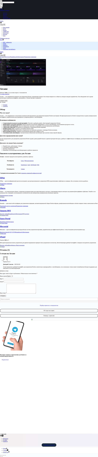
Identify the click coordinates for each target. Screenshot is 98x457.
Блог (4, 35)
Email (2, 281)
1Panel (2, 237)
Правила (5, 441)
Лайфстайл (6, 31)
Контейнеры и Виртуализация (16, 245)
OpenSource (24, 165)
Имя (1, 279)
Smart (4, 48)
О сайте (5, 440)
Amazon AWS (5, 211)
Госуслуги (5, 33)
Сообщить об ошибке (49, 445)
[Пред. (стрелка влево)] (0, 456)
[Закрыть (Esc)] (5, 455)
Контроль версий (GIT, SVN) (7, 232)
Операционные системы (6, 195)
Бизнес (5, 30)
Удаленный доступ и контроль (8, 206)
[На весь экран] (2, 455)
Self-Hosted (33, 165)
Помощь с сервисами (49, 315)
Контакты (5, 438)
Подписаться (5, 359)
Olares (2, 188)
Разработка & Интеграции (15, 214)
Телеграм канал (6, 352)
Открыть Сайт (4, 100)
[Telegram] (1, 23)
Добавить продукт (5, 38)
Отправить (3, 295)
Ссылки (3, 102)
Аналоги (5, 106)
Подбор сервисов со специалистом (49, 305)
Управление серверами (6, 183)
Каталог (5, 34)
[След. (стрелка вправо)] (2, 456)
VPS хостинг (25, 214)
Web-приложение (29, 160)
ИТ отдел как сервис (49, 310)
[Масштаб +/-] (0, 455)
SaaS (29, 165)
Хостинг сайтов (4, 214)
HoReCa (5, 45)
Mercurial (4, 226)
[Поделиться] (3, 455)
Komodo (3, 200)
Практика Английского (9, 49)
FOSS (4, 43)
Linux (22, 160)
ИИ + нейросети (7, 42)
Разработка (6, 46)
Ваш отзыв (3, 293)
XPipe (2, 178)
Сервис (23, 169)
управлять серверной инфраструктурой (31, 173)
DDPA (1, 21)
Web (38, 165)
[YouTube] (2, 436)
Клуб (4, 28)
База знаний (6, 27)
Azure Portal (5, 219)
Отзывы (5, 104)
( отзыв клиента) (4, 94)
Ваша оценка (3, 276)
